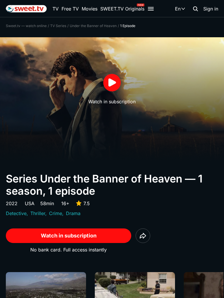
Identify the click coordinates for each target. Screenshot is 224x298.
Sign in (210, 9)
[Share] (143, 235)
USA (29, 203)
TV (55, 9)
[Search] (195, 8)
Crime (55, 213)
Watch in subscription (69, 236)
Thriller (37, 213)
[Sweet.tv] (26, 9)
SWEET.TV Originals (122, 9)
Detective (16, 213)
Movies (89, 9)
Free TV (70, 9)
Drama (73, 213)
